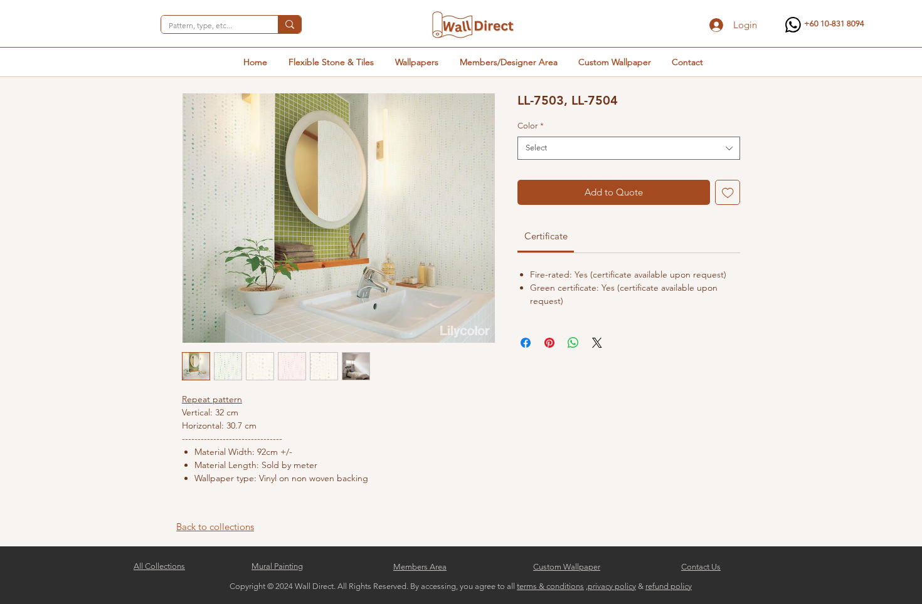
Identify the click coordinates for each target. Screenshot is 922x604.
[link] (546, 236)
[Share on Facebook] (525, 342)
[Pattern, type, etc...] (289, 24)
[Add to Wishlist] (728, 193)
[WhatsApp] (793, 25)
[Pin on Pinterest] (549, 342)
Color (530, 125)
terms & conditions (550, 586)
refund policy (668, 586)
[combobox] (628, 148)
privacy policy (612, 586)
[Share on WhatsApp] (573, 342)
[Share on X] (597, 342)
